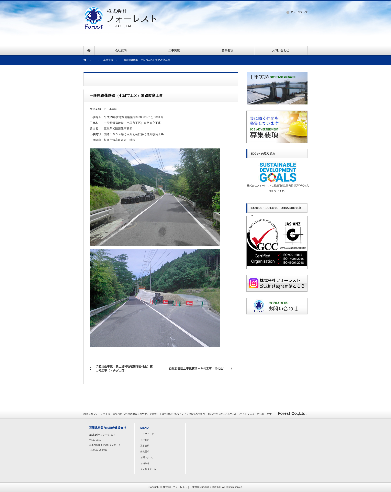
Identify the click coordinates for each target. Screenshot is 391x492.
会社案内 (144, 440)
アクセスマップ (299, 12)
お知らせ (144, 463)
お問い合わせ (147, 457)
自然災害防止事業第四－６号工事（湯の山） (197, 368)
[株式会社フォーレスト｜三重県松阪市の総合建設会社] (120, 9)
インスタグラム (148, 469)
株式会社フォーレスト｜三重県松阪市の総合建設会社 (192, 487)
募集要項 (144, 451)
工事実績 (112, 109)
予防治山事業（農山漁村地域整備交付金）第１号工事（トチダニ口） (124, 368)
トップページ (147, 434)
